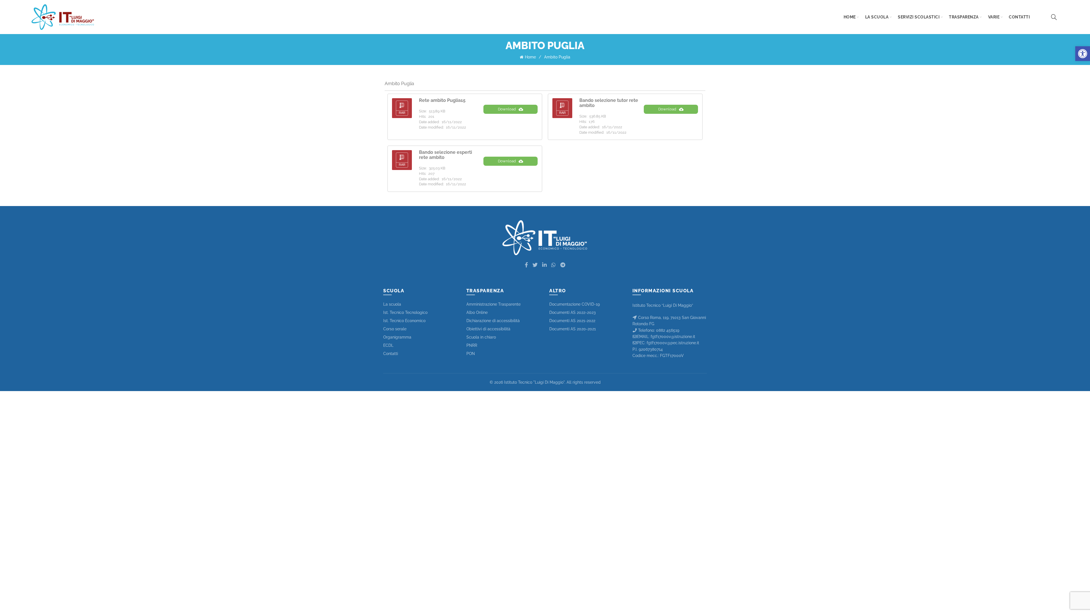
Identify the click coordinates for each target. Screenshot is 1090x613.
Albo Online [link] (477, 312)
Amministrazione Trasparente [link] (493, 304)
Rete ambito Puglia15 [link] (442, 100)
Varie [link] (994, 17)
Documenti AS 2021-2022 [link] (572, 320)
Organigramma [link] (397, 337)
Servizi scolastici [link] (919, 17)
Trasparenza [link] (964, 17)
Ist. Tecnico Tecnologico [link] (405, 312)
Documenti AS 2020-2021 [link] (572, 329)
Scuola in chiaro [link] (481, 337)
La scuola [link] (877, 17)
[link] (1082, 53)
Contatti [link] (1019, 17)
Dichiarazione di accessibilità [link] (493, 320)
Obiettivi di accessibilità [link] (488, 329)
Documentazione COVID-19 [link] (574, 304)
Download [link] (507, 109)
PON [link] (470, 353)
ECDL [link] (388, 345)
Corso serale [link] (394, 329)
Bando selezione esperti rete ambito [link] (445, 155)
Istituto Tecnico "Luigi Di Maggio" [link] (534, 382)
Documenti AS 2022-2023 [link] (572, 312)
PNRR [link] (471, 345)
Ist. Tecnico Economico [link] (404, 320)
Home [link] (850, 17)
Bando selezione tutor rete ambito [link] (608, 103)
